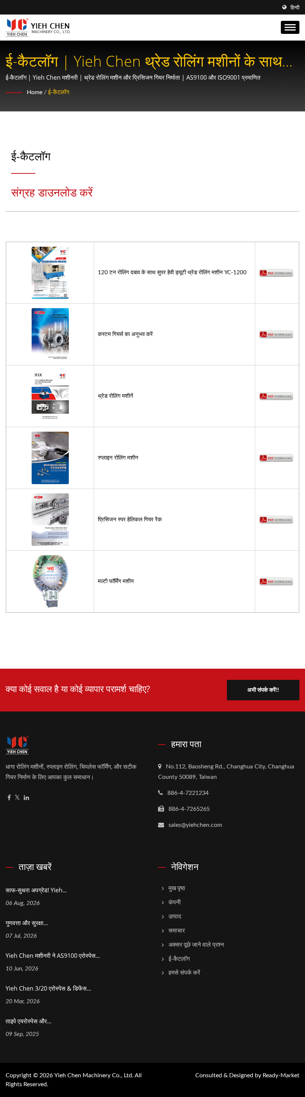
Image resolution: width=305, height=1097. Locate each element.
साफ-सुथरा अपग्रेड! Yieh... (36, 890)
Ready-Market (281, 1075)
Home (34, 92)
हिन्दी (294, 7)
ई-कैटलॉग (58, 92)
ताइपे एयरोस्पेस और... (28, 1021)
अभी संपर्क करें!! (263, 690)
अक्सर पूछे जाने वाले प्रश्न (196, 945)
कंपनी (174, 902)
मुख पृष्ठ (176, 888)
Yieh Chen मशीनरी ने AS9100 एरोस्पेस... (53, 956)
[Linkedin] (26, 798)
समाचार (176, 931)
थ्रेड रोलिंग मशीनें (115, 396)
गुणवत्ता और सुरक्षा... (27, 923)
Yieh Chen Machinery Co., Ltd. (94, 1075)
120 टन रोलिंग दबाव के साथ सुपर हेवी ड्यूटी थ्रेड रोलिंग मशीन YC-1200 (172, 272)
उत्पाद (174, 917)
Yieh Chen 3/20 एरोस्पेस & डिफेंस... (48, 988)
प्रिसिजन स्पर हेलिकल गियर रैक (130, 519)
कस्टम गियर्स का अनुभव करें (125, 334)
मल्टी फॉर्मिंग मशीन (116, 581)
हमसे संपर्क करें (184, 973)
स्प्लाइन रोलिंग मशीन (118, 458)
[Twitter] (17, 798)
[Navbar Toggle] (290, 27)
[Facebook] (9, 798)
